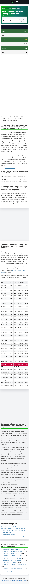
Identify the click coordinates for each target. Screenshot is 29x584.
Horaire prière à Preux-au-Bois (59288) (12, 551)
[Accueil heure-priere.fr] (13, 1)
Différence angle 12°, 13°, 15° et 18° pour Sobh (13, 528)
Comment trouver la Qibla (8, 534)
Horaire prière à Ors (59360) (9, 562)
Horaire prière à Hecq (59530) (10, 557)
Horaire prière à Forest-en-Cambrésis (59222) (14, 564)
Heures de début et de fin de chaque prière (12, 527)
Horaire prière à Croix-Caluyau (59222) (12, 560)
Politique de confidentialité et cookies (18, 580)
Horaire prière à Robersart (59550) (11, 549)
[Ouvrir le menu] (17, 1)
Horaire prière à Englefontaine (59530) (12, 555)
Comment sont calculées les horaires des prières (14, 536)
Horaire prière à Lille (6, 572)
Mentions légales (5, 580)
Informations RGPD (14, 582)
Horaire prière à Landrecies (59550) (11, 559)
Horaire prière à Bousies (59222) (10, 553)
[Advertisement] (14, 70)
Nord (3, 8)
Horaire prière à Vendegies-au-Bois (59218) (13, 568)
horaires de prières (10, 168)
